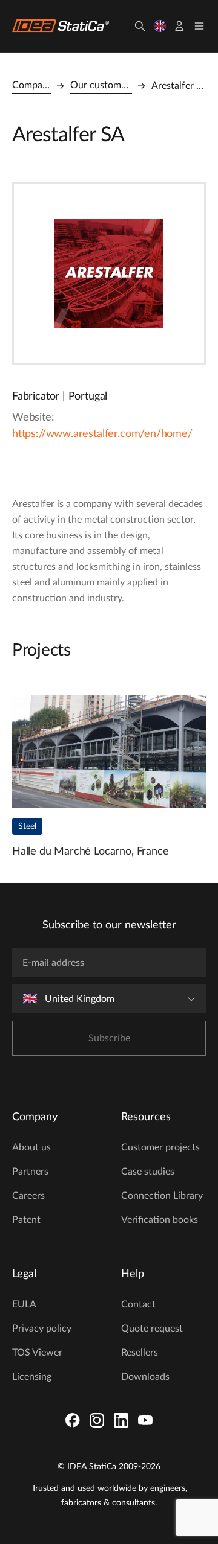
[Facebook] (72, 1420)
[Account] (179, 26)
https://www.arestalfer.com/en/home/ (102, 434)
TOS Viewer (37, 1352)
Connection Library (162, 1196)
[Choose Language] (160, 26)
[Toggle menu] (199, 26)
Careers (28, 1196)
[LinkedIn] (121, 1420)
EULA (24, 1304)
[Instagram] (97, 1420)
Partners (30, 1171)
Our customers (100, 85)
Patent (26, 1220)
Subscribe (109, 1038)
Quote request (152, 1328)
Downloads (145, 1377)
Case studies (147, 1171)
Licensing (31, 1377)
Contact (138, 1304)
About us (31, 1147)
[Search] (140, 26)
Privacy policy (41, 1328)
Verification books (159, 1220)
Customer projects (160, 1147)
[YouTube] (145, 1420)
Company (31, 85)
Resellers (139, 1352)
